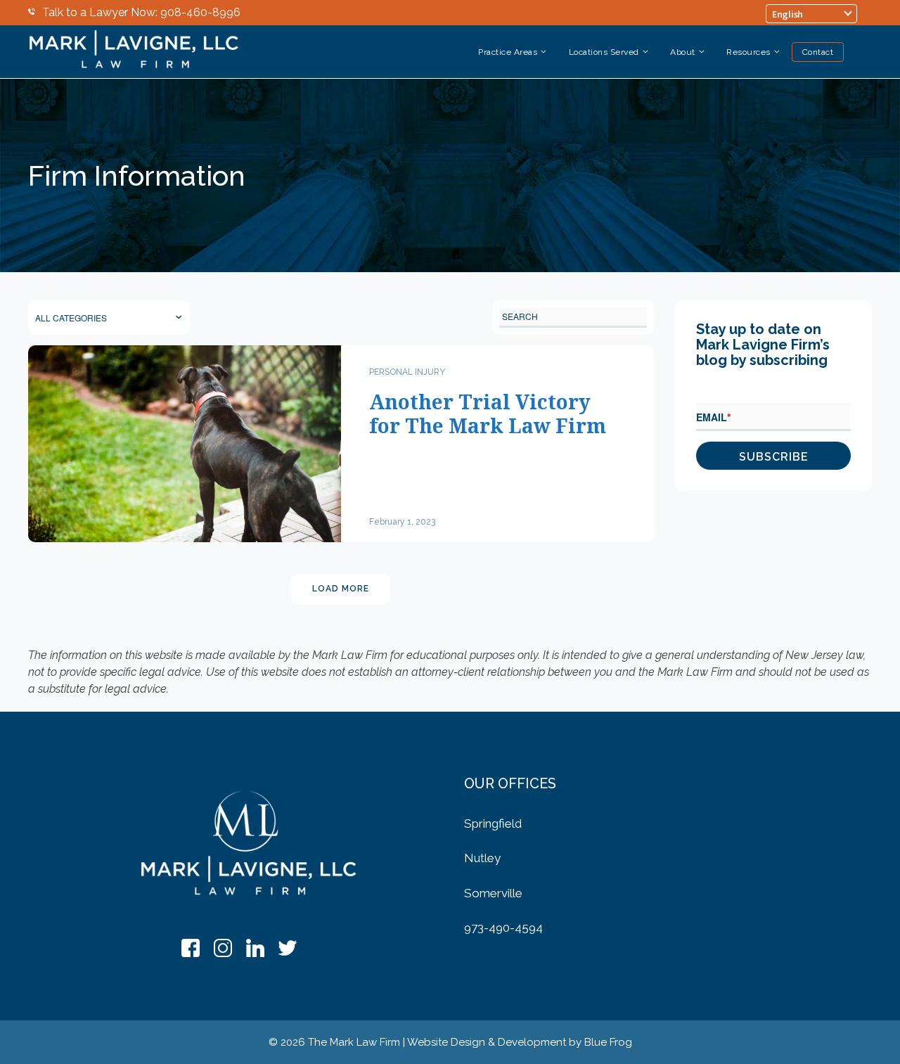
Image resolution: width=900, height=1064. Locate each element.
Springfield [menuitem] (493, 823)
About (682, 52)
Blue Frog (608, 1042)
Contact (818, 52)
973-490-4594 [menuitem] (503, 928)
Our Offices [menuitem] (510, 783)
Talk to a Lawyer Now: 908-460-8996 (141, 12)
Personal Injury (407, 372)
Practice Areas (507, 52)
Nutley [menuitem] (482, 858)
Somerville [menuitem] (493, 893)
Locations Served (604, 52)
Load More (340, 589)
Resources (748, 52)
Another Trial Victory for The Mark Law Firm (487, 413)
